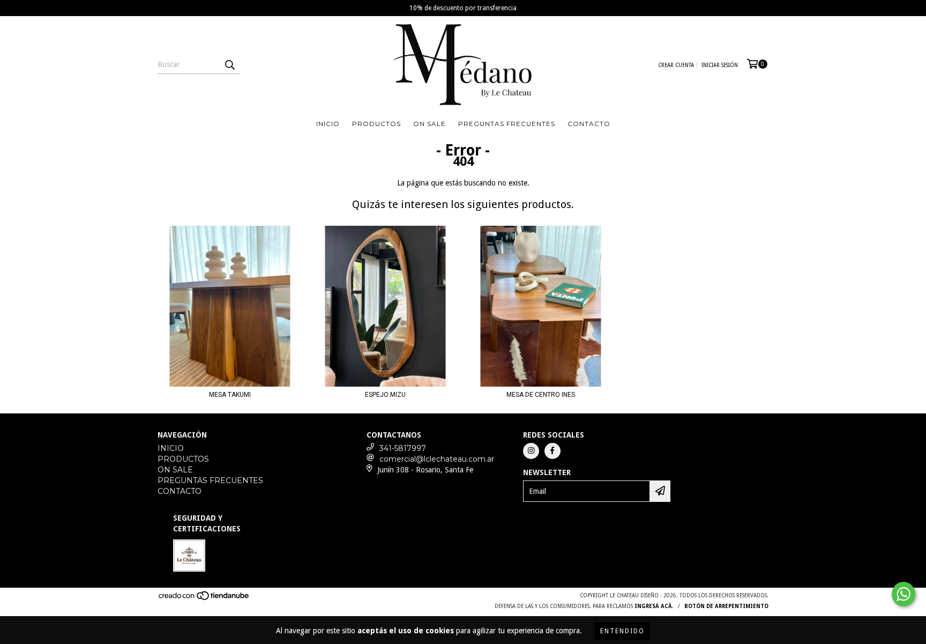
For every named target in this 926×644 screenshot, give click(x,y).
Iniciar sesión (719, 65)
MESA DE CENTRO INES (540, 394)
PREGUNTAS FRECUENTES (506, 124)
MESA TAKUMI (230, 394)
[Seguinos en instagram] (531, 451)
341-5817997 (402, 448)
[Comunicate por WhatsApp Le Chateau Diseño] (903, 594)
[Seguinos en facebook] (552, 451)
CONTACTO (588, 124)
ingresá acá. (654, 606)
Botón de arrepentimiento (726, 606)
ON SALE (429, 124)
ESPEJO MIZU (385, 394)
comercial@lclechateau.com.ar (436, 459)
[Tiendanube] (204, 599)
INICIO (328, 124)
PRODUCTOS (376, 124)
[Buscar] (229, 64)
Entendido (622, 631)
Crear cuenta (676, 65)
